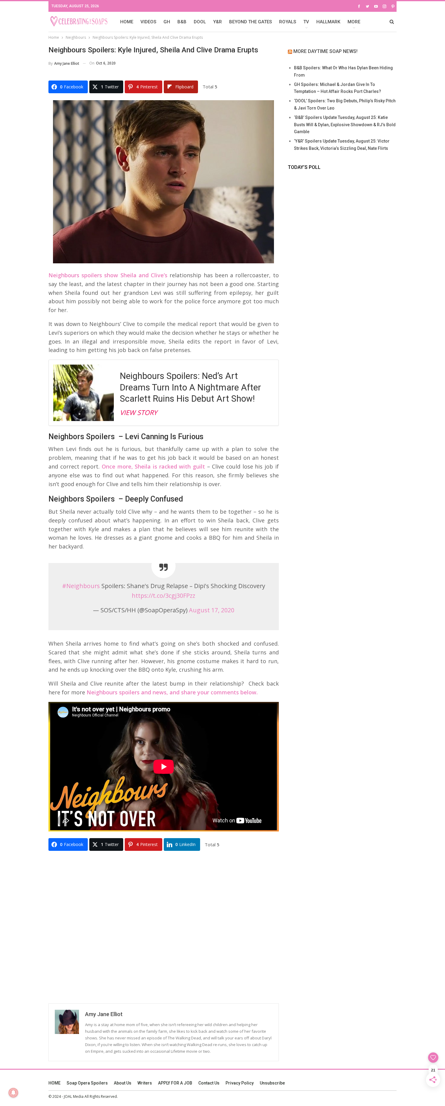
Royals (287, 22)
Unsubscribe (272, 1083)
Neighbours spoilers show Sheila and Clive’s (107, 275)
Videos (148, 22)
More (354, 22)
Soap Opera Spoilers (87, 1083)
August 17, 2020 (211, 610)
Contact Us (208, 1083)
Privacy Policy (240, 1083)
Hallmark (328, 22)
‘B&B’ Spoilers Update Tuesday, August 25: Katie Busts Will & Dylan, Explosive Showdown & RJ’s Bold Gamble (345, 124)
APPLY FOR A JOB (175, 1083)
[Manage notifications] (13, 1093)
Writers (144, 1083)
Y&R (217, 22)
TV (306, 22)
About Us (122, 1083)
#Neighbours (81, 586)
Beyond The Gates (250, 22)
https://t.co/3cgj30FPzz (163, 595)
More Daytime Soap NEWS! (325, 51)
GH (166, 22)
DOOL (200, 22)
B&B (181, 22)
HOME (126, 22)
